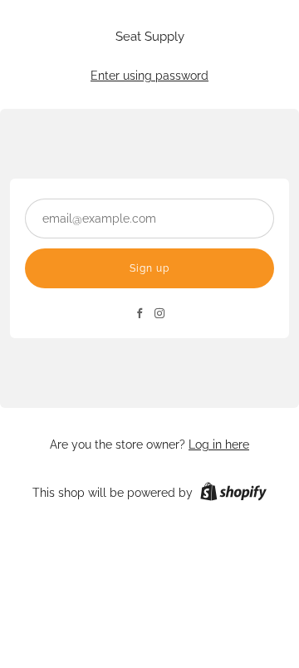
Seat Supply (149, 37)
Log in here (219, 444)
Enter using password (149, 75)
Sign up (149, 268)
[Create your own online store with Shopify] (233, 494)
